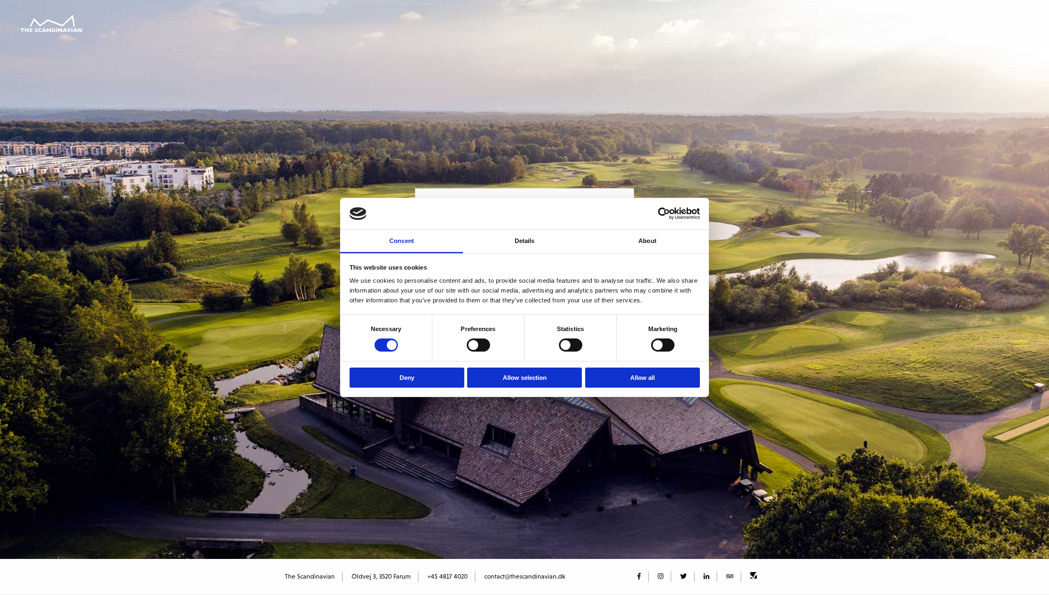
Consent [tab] (401, 240)
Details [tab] (525, 240)
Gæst (822, 24)
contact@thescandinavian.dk (524, 576)
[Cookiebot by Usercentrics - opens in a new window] (664, 213)
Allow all (642, 377)
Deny (407, 377)
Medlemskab (868, 24)
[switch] (478, 345)
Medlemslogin (972, 24)
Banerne (782, 24)
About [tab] (647, 240)
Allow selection (525, 377)
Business (918, 24)
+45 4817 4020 (447, 576)
